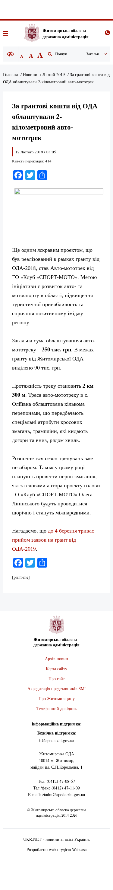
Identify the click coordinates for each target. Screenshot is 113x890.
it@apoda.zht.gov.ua (56, 740)
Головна (10, 74)
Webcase (79, 849)
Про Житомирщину (57, 698)
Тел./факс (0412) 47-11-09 (56, 788)
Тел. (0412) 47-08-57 (56, 781)
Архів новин (56, 658)
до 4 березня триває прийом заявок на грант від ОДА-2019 (53, 539)
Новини (30, 74)
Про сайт (57, 678)
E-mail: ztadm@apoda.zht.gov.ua (56, 794)
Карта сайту (56, 668)
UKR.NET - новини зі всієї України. (56, 839)
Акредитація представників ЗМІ (56, 688)
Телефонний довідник (56, 708)
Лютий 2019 (53, 74)
